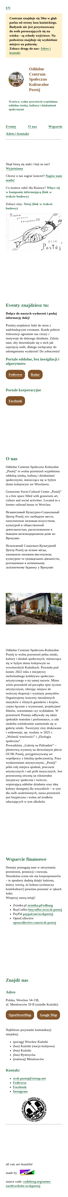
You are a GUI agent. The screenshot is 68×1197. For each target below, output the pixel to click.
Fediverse (15, 374)
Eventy (11, 126)
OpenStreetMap (20, 1015)
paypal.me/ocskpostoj (38, 914)
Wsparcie (55, 126)
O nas (32, 126)
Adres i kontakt (17, 134)
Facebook (15, 401)
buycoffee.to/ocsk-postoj (45, 909)
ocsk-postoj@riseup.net (29, 1078)
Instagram (20, 1091)
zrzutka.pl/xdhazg (40, 905)
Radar (35, 374)
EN (8, 8)
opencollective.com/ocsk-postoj (34, 922)
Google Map (48, 1015)
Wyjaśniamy (14, 168)
